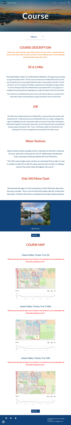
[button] (69, 2)
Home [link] (55, 3)
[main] (35, 15)
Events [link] (61, 3)
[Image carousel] (35, 215)
